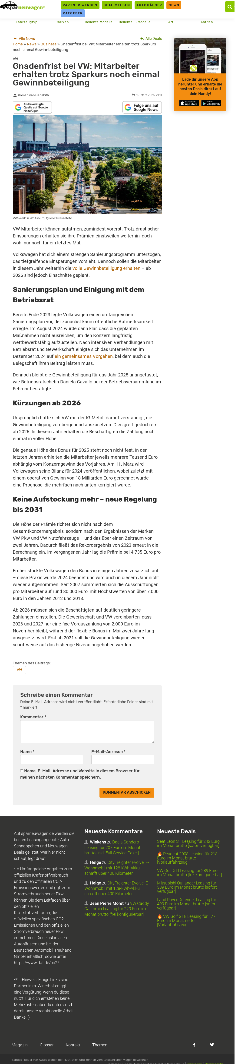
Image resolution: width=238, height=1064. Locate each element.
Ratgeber (73, 13)
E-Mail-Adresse (108, 751)
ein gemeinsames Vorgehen (84, 356)
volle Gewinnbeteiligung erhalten (106, 268)
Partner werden (80, 5)
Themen (99, 1044)
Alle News (26, 38)
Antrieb (207, 22)
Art (170, 22)
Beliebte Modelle (99, 22)
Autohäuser (149, 5)
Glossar (47, 1044)
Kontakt (73, 1044)
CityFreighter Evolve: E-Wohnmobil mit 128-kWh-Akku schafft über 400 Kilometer (116, 868)
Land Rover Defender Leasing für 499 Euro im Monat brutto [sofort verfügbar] (187, 903)
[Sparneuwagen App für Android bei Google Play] (211, 103)
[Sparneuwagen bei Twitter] (212, 1044)
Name (27, 751)
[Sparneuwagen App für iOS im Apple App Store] (189, 103)
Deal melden (117, 5)
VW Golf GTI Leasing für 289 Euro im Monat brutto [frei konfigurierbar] (189, 872)
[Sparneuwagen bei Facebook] (194, 1044)
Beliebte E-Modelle (135, 22)
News (174, 5)
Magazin (20, 1044)
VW (19, 670)
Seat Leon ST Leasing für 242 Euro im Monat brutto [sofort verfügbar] (188, 843)
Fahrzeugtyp (26, 22)
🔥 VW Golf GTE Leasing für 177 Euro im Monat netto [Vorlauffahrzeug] (186, 920)
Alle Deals (153, 38)
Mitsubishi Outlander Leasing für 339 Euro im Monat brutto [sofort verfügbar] (187, 887)
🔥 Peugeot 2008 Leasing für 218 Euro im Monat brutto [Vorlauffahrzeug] (187, 858)
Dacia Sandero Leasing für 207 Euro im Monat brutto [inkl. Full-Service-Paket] (112, 847)
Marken (62, 22)
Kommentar (33, 717)
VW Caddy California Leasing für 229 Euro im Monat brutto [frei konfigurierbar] (116, 909)
